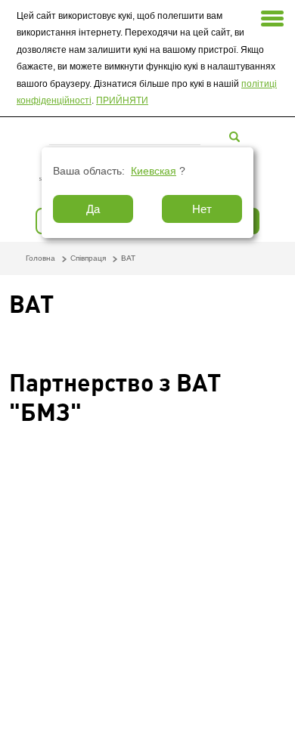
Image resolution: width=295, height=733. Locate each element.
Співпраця (88, 258)
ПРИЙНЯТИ (122, 100)
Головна (40, 258)
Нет (202, 209)
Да (93, 209)
